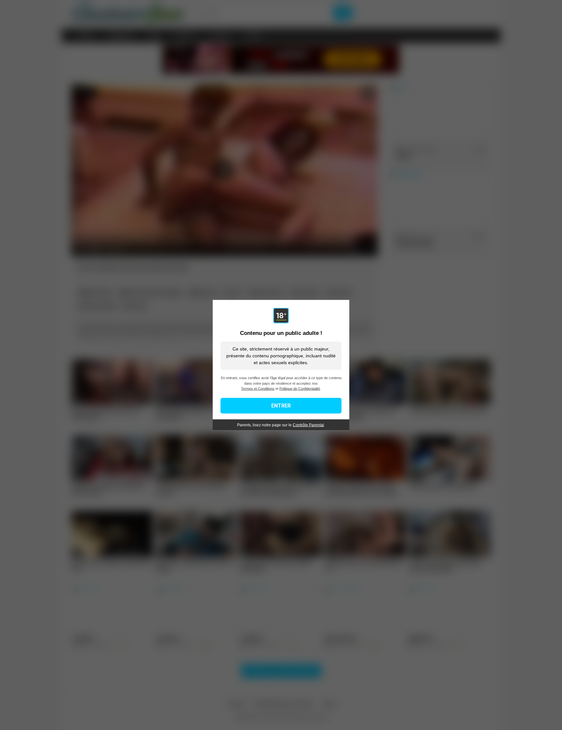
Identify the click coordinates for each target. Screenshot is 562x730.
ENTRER (281, 405)
